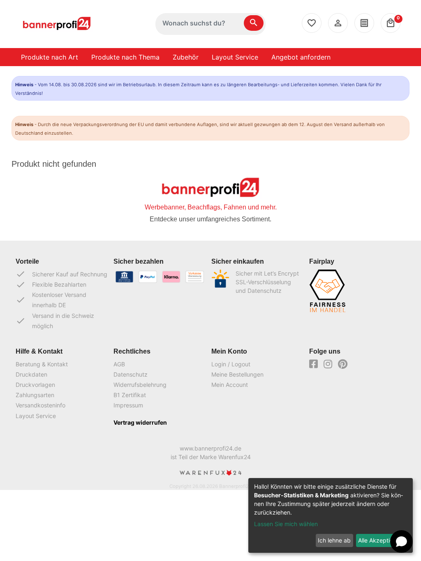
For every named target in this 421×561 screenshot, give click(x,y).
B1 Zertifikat (129, 394)
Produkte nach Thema (125, 57)
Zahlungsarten (35, 394)
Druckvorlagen (35, 384)
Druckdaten (31, 374)
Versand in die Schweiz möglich (55, 320)
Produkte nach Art (49, 57)
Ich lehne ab (334, 540)
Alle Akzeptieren (380, 540)
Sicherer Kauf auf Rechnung (61, 274)
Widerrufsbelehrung (140, 384)
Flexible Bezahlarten (51, 285)
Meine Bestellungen (237, 374)
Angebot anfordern (301, 57)
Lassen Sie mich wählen (286, 523)
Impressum (128, 405)
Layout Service (235, 57)
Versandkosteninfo (40, 405)
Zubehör (186, 57)
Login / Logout (230, 364)
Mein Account (229, 384)
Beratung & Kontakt (42, 364)
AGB (119, 364)
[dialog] (330, 515)
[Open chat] (401, 541)
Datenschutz (130, 374)
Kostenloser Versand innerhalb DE (51, 299)
